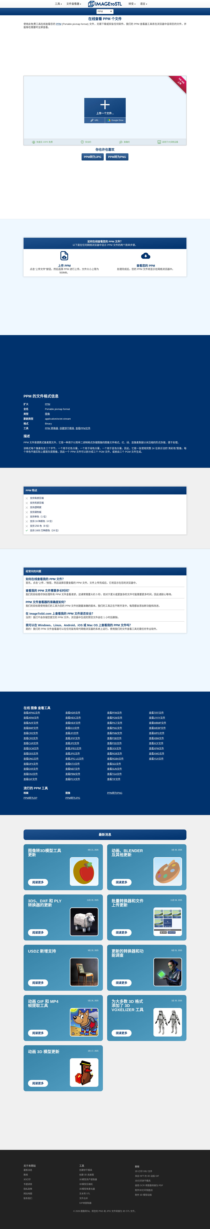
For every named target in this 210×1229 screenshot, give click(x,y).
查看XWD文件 (156, 753)
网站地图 (28, 1193)
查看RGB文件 (114, 753)
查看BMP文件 (31, 728)
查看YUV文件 (156, 758)
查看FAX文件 (31, 774)
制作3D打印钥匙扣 (144, 1190)
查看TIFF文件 (156, 712)
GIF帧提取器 (85, 1203)
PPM (58, 24)
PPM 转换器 (51, 428)
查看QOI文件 (114, 748)
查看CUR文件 (31, 743)
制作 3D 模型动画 (143, 1195)
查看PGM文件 (114, 717)
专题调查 (28, 1184)
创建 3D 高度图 (86, 1174)
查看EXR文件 (31, 769)
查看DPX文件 (31, 764)
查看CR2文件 (31, 733)
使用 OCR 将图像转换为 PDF (149, 1185)
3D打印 (27, 1179)
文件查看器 (72, 3)
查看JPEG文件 (73, 748)
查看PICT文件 (114, 723)
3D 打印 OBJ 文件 (143, 1171)
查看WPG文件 (156, 733)
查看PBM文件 (72, 774)
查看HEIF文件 (73, 723)
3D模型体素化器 (87, 1189)
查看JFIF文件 (72, 738)
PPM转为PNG (117, 156)
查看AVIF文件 (31, 723)
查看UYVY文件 (157, 717)
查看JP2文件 (72, 743)
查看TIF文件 (113, 779)
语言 (142, 3)
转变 (131, 3)
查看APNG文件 (32, 712)
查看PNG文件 (114, 728)
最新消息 (105, 834)
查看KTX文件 (72, 764)
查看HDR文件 (72, 712)
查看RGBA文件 (115, 758)
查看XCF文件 (156, 743)
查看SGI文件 (114, 764)
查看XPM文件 (156, 748)
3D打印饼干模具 (143, 1180)
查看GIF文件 (30, 779)
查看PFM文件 (114, 712)
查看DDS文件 (31, 753)
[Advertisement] (63, 52)
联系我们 (28, 1198)
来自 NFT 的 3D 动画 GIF (147, 1176)
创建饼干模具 (67, 428)
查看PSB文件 (114, 738)
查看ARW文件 (31, 717)
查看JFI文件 (72, 733)
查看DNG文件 (31, 758)
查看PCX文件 (72, 779)
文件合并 (83, 1198)
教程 (26, 1174)
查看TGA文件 (114, 774)
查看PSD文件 (114, 743)
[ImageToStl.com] (105, 4)
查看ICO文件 (72, 728)
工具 (57, 3)
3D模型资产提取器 (88, 1179)
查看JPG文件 (72, 753)
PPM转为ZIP (30, 798)
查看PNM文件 (114, 733)
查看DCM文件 (31, 748)
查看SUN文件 (114, 769)
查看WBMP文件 (157, 723)
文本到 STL (84, 1193)
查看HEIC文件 (73, 717)
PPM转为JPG (92, 156)
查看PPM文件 (83, 428)
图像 (47, 414)
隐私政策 (28, 1189)
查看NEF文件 (72, 769)
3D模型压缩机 (86, 1184)
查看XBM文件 (156, 738)
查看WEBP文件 (157, 728)
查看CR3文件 (31, 738)
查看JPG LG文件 (74, 758)
